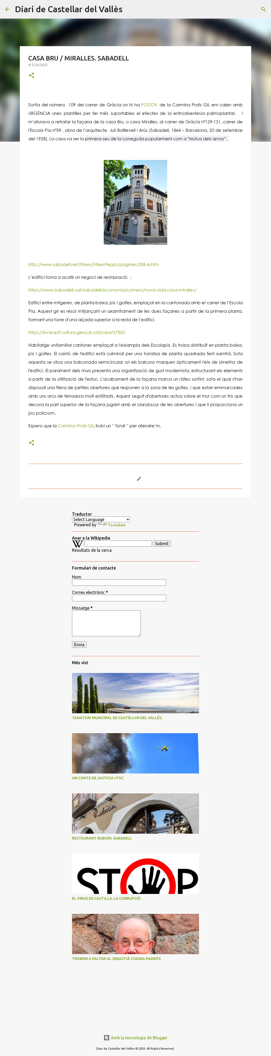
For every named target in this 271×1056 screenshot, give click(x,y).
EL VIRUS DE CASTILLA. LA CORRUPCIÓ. (106, 898)
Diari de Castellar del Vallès (69, 9)
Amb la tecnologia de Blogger (139, 1037)
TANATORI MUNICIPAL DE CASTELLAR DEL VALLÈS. (117, 718)
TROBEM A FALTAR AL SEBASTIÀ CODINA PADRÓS (116, 959)
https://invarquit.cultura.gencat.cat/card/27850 (76, 332)
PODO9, (149, 105)
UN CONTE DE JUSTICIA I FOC (98, 778)
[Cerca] (130, 9)
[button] (31, 75)
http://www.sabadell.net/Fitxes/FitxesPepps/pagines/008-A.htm (93, 264)
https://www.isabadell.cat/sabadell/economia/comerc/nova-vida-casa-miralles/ (112, 290)
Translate (117, 525)
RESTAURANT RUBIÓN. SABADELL (102, 838)
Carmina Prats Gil (75, 426)
